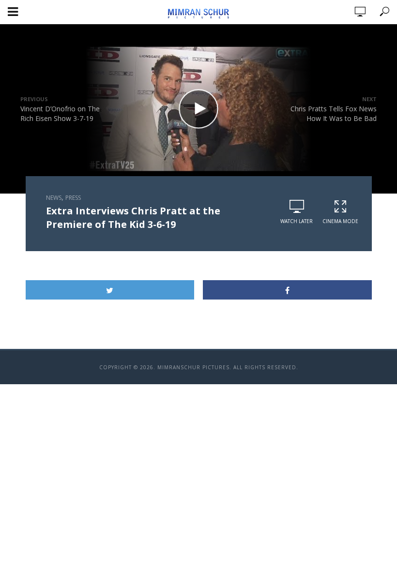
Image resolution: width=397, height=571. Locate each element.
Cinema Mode (340, 221)
